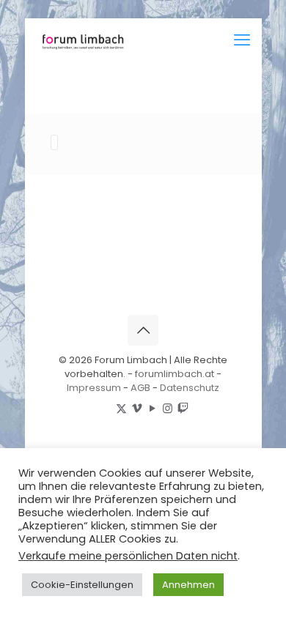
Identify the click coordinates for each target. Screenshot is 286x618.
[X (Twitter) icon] (121, 408)
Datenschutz (189, 388)
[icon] (182, 408)
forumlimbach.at (174, 374)
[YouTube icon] (152, 408)
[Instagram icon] (167, 408)
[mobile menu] (242, 40)
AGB (140, 388)
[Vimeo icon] (136, 408)
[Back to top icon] (143, 330)
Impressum (94, 388)
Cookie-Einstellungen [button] (82, 585)
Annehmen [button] (188, 585)
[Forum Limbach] (82, 40)
